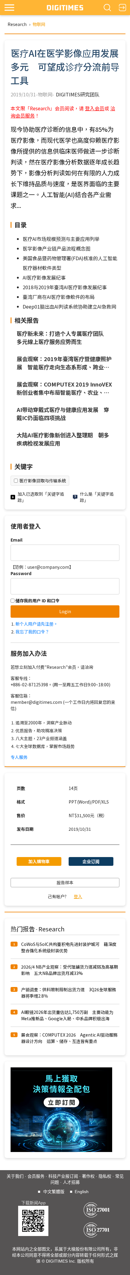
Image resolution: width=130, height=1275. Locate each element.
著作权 (88, 1176)
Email (16, 540)
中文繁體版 (53, 1191)
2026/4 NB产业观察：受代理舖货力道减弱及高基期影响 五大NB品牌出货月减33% (69, 970)
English (82, 1191)
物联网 (39, 24)
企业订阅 (91, 861)
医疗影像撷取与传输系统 (42, 480)
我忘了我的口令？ (32, 632)
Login (65, 611)
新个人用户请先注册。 (36, 624)
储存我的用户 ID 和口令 (37, 600)
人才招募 (71, 1182)
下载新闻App (33, 1202)
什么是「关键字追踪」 (97, 497)
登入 (78, 896)
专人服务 (19, 757)
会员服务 (36, 1176)
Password (21, 573)
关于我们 (15, 1176)
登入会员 (94, 108)
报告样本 (65, 882)
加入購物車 (39, 861)
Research (17, 24)
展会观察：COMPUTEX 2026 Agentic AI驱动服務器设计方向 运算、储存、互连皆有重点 (69, 1038)
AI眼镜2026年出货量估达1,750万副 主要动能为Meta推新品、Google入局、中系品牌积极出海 (67, 1015)
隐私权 (105, 1176)
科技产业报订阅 (63, 1176)
